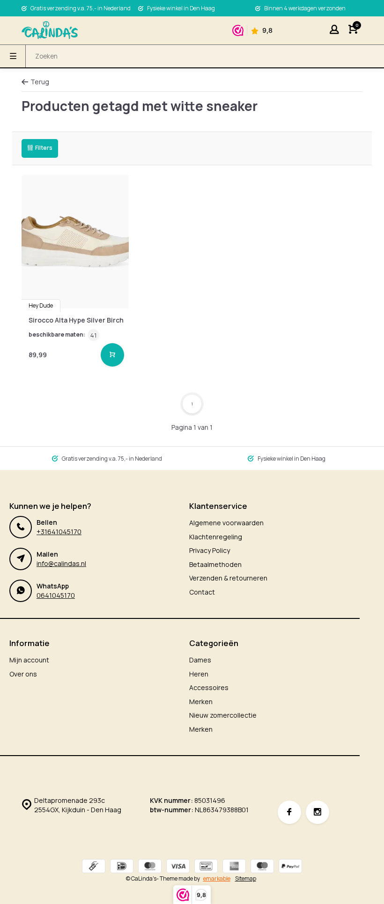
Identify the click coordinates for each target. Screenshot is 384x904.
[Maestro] (262, 867)
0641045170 (56, 595)
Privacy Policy (209, 550)
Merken (201, 701)
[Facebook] (289, 812)
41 (93, 335)
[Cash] (93, 867)
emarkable (216, 878)
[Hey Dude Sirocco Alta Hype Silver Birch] (75, 242)
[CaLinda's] (50, 30)
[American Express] (234, 867)
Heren (198, 673)
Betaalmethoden (215, 564)
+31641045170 (59, 531)
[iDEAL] (121, 867)
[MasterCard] (150, 867)
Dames (200, 659)
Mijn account (29, 659)
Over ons (23, 673)
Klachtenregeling (215, 536)
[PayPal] (290, 867)
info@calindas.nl (61, 563)
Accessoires (209, 687)
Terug (39, 81)
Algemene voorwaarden (226, 522)
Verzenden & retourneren (228, 577)
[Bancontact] (206, 867)
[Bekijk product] (112, 355)
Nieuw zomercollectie (223, 715)
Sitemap (245, 878)
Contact (202, 592)
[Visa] (178, 867)
